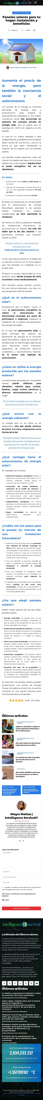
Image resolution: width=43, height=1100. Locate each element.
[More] (34, 30)
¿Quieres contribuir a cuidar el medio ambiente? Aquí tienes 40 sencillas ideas (28, 728)
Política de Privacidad (19, 1093)
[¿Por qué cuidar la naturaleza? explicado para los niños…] (8, 742)
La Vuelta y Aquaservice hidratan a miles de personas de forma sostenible (21, 994)
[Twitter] (26, 983)
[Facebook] (4, 983)
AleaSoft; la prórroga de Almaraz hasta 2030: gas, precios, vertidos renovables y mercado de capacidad (21, 1017)
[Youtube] (36, 983)
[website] (23, 840)
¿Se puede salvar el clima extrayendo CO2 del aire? (31, 791)
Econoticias (21, 769)
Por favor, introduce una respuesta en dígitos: (19, 895)
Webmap (21, 1095)
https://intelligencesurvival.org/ (21, 821)
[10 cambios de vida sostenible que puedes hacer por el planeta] (8, 757)
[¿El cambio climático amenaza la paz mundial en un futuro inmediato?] (8, 772)
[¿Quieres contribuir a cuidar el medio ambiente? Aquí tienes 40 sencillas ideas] (8, 726)
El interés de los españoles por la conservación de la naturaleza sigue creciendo (19, 1038)
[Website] (31, 983)
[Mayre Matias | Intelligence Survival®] (8, 67)
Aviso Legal (7, 1093)
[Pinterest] (15, 983)
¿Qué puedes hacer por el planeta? (25, 722)
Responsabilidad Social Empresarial (14, 998)
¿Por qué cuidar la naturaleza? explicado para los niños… (28, 744)
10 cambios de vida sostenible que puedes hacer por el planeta (28, 759)
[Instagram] (9, 983)
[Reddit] (20, 983)
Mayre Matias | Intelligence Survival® (23, 67)
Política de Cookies (32, 1093)
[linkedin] (19, 840)
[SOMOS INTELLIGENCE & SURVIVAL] (15, 3)
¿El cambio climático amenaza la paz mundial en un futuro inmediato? (28, 774)
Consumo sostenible (21, 12)
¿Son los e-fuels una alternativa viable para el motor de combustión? (10, 792)
